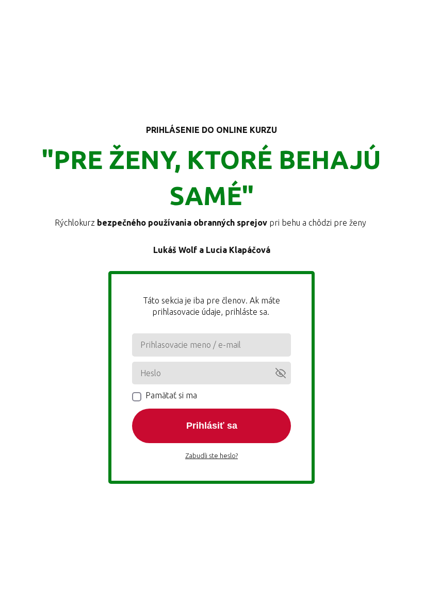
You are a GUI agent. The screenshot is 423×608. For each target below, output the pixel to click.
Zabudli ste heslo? (211, 455)
